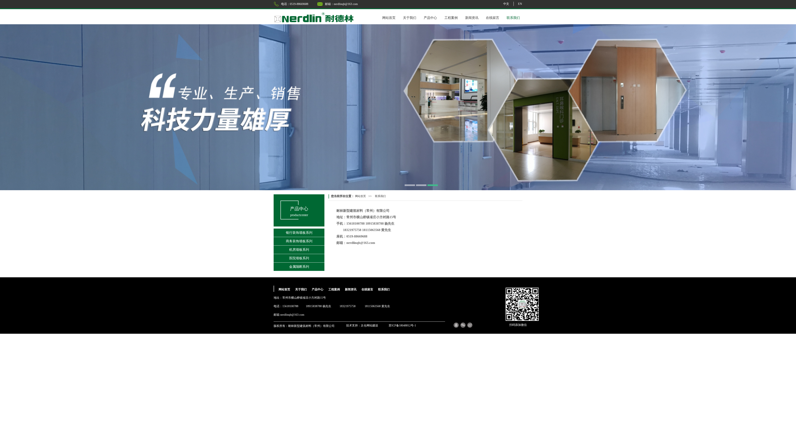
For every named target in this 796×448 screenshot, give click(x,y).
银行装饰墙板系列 (299, 232)
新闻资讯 (471, 17)
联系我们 (513, 17)
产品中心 (430, 17)
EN (520, 3)
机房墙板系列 (299, 249)
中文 (506, 3)
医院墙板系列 (299, 258)
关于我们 (409, 17)
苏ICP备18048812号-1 (402, 325)
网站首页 (389, 17)
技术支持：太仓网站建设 (362, 325)
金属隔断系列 (299, 266)
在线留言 (492, 17)
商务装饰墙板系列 (299, 241)
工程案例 (451, 17)
